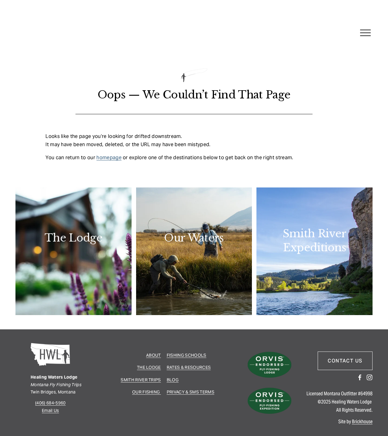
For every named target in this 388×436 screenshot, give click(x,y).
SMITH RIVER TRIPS (141, 380)
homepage (109, 157)
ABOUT (153, 355)
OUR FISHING (146, 392)
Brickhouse (362, 421)
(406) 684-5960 (50, 403)
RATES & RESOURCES (189, 367)
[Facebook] (360, 377)
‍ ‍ (160, 392)
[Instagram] (369, 377)
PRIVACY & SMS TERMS (190, 392)
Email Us (50, 410)
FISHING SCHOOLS (186, 355)
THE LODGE (149, 367)
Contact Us (345, 361)
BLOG (173, 380)
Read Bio (73, 256)
